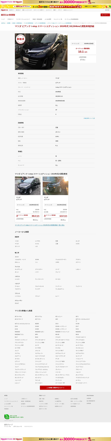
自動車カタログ (58, 406)
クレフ (17, 350)
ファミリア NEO (60, 361)
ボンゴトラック (19, 377)
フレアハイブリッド (20, 369)
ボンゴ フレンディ (20, 375)
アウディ (78, 259)
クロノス (37, 350)
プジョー (37, 296)
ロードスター (38, 383)
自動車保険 (73, 406)
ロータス (58, 279)
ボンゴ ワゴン (79, 375)
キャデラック (18, 269)
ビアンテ (17, 361)
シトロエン (18, 296)
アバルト (17, 286)
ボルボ (17, 303)
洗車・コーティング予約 (76, 401)
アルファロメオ (39, 286)
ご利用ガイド (10, 19)
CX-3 (57, 323)
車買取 (8, 23)
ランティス (59, 380)
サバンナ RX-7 (59, 350)
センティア (79, 356)
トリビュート (79, 358)
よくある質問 (48, 19)
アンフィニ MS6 (39, 342)
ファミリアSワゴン (20, 364)
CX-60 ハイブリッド (61, 326)
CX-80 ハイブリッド (61, 329)
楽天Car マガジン (43, 406)
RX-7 (16, 337)
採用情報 (89, 403)
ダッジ (17, 272)
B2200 (37, 323)
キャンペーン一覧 (58, 19)
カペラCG (38, 348)
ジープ (57, 269)
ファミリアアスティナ (41, 364)
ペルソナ (78, 372)
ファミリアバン (60, 364)
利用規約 (6, 408)
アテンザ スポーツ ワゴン (63, 340)
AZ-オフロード (19, 319)
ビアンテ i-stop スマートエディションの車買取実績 (59, 23)
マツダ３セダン (60, 377)
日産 (57, 241)
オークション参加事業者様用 (71, 19)
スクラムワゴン (80, 353)
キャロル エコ (79, 348)
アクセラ (58, 337)
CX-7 (77, 326)
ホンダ (77, 241)
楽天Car (3, 23)
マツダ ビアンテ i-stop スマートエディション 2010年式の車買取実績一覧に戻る (39, 225)
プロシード (79, 369)
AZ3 (57, 319)
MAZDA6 (78, 331)
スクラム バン (39, 353)
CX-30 (77, 323)
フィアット (59, 286)
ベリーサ (58, 372)
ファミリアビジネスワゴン (83, 364)
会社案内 (23, 403)
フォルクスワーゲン (61, 259)
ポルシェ (17, 262)
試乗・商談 (41, 398)
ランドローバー (39, 279)
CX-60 (37, 326)
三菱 (57, 243)
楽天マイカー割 (42, 408)
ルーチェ (78, 380)
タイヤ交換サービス (75, 403)
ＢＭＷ (37, 259)
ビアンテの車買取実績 (40, 23)
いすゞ (37, 246)
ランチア (37, 289)
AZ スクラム (38, 316)
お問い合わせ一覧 (17, 426)
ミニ (36, 262)
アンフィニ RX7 (19, 345)
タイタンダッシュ (40, 358)
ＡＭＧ (57, 262)
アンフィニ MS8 (60, 342)
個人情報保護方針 (91, 401)
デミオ (57, 358)
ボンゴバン (38, 377)
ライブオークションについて (23, 19)
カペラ (37, 345)
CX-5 (16, 326)
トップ (3, 19)
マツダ (17, 243)
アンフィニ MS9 (80, 342)
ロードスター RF (60, 383)
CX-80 (37, 329)
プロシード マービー (20, 372)
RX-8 (36, 337)
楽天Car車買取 (74, 398)
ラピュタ (37, 380)
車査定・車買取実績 (37, 19)
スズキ (77, 243)
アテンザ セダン (80, 340)
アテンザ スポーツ (40, 340)
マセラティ (18, 289)
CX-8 (16, 329)
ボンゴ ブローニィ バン (41, 375)
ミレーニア (18, 380)
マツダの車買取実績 (28, 23)
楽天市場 (107, 10)
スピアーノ (18, 356)
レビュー (17, 383)
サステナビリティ (28, 426)
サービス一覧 (7, 426)
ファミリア (38, 361)
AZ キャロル (18, 316)
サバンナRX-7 (79, 350)
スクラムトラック (60, 353)
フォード (58, 272)
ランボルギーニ (60, 289)
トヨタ (17, 241)
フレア (17, 366)
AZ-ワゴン (38, 319)
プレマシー (59, 369)
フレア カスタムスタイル (42, 366)
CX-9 (77, 329)
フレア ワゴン (79, 366)
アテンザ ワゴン (19, 342)
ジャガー (17, 279)
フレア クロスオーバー (62, 366)
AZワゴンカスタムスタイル (22, 323)
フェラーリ (79, 286)
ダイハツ (17, 246)
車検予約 (41, 401)
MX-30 (57, 334)
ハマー (37, 272)
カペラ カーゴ (59, 345)
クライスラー (38, 269)
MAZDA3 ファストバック (62, 331)
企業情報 (89, 398)
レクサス (37, 241)
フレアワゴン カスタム (41, 369)
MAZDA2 (17, 331)
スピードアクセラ (40, 356)
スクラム (17, 353)
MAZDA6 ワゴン (19, 334)
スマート (78, 262)
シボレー (78, 269)
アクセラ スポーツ (81, 337)
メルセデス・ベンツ (20, 259)
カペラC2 (17, 348)
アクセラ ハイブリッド (21, 340)
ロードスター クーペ (81, 383)
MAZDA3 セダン (39, 331)
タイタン (17, 358)
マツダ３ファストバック (82, 377)
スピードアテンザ (60, 356)
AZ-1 (77, 316)
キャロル (58, 348)
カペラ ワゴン (79, 345)
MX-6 (77, 334)
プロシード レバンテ (40, 372)
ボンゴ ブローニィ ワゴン (63, 375)
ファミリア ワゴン (81, 361)
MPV (36, 334)
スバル (37, 243)
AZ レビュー (59, 316)
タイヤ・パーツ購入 (59, 403)
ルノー (57, 296)
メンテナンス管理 (43, 403)
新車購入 (57, 398)
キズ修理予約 (58, 401)
